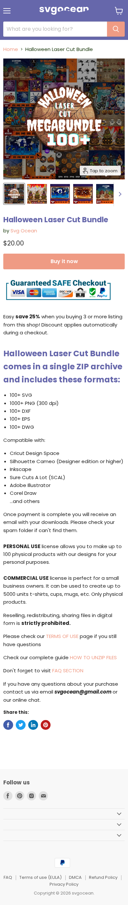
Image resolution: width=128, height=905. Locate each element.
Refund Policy (103, 877)
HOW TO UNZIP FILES (93, 657)
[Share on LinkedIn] (33, 725)
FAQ (8, 877)
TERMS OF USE (62, 636)
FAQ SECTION (67, 670)
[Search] (116, 29)
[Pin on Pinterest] (46, 725)
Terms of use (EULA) (40, 877)
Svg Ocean (24, 230)
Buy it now (64, 261)
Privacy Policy (64, 884)
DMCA (75, 877)
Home (10, 49)
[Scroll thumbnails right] (119, 194)
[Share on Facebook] (8, 725)
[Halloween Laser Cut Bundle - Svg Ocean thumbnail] (14, 193)
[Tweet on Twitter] (21, 725)
